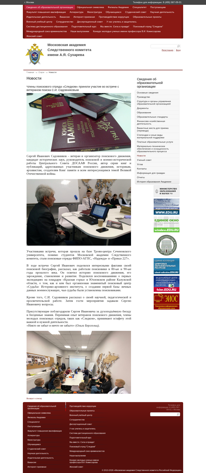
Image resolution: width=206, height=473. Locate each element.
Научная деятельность (162, 12)
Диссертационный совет (90, 21)
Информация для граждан (151, 173)
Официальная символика (90, 7)
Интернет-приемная (84, 17)
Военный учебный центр (39, 21)
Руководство (143, 97)
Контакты (142, 168)
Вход (178, 50)
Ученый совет (144, 160)
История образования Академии (154, 181)
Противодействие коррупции (114, 17)
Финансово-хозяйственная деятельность (151, 122)
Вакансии (65, 17)
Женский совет (34, 36)
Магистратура (94, 12)
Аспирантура (76, 12)
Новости (52, 72)
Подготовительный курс (83, 26)
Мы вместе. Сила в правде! (114, 26)
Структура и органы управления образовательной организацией (154, 102)
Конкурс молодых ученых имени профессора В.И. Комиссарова (127, 31)
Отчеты (141, 177)
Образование (144, 112)
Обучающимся (113, 12)
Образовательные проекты (147, 17)
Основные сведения (147, 92)
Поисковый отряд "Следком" (148, 26)
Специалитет (139, 7)
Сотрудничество (64, 21)
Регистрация (167, 50)
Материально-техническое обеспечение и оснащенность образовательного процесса (153, 149)
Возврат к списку (34, 398)
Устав (140, 164)
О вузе (41, 72)
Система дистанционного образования (47, 26)
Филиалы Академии (118, 7)
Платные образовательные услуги (155, 142)
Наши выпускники (79, 31)
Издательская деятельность (41, 17)
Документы (143, 108)
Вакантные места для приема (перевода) (153, 129)
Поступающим (158, 7)
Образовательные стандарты (152, 117)
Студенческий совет (135, 12)
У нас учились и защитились (121, 21)
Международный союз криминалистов (46, 31)
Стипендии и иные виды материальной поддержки (150, 136)
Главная (30, 72)
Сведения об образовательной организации (49, 7)
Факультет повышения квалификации (46, 12)
